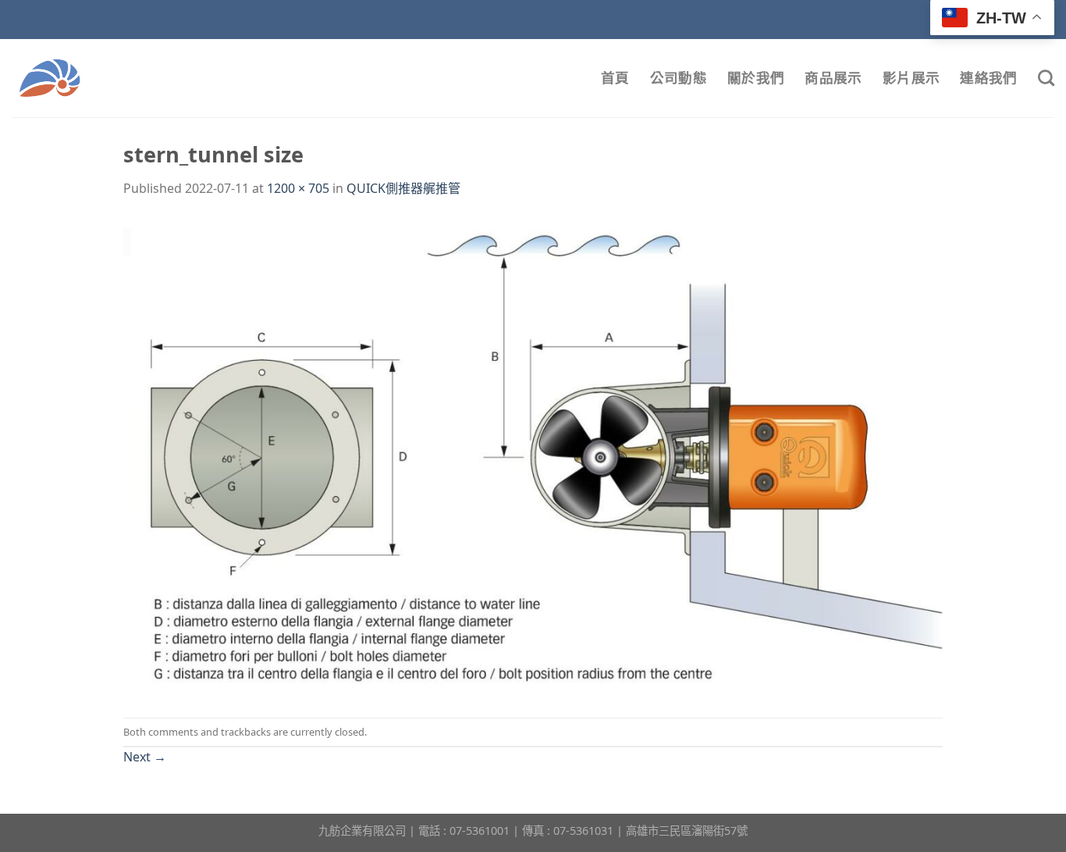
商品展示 (833, 78)
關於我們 (755, 78)
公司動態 (678, 78)
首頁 (615, 78)
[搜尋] (1046, 77)
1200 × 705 (298, 188)
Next (144, 756)
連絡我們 (988, 78)
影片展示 (911, 78)
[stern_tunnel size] (533, 456)
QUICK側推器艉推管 (403, 188)
